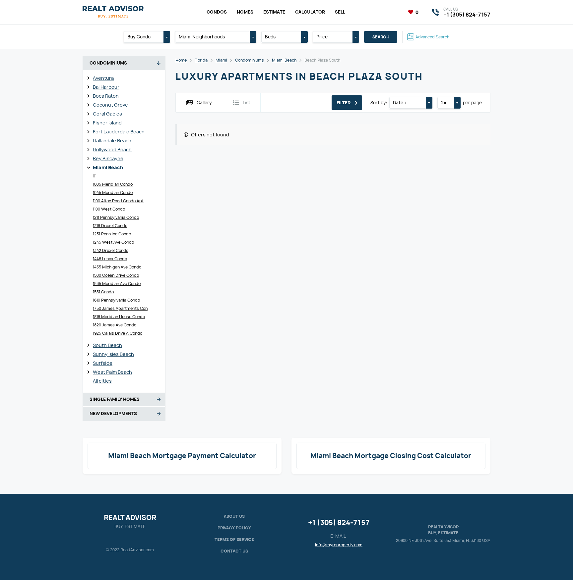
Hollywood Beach (112, 149)
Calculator (310, 12)
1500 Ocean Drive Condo (116, 275)
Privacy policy (234, 528)
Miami (221, 60)
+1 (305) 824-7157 (339, 522)
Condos (217, 12)
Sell (340, 12)
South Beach (107, 345)
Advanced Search (432, 37)
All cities (102, 381)
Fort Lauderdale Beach (119, 131)
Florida (201, 60)
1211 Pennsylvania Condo (116, 217)
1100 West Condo (109, 209)
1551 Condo (103, 292)
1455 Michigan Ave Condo (117, 267)
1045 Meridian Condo (113, 192)
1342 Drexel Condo (110, 250)
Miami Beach (108, 167)
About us (234, 516)
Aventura (103, 78)
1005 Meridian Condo (113, 184)
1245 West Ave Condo (113, 242)
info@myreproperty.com (338, 545)
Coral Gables (107, 114)
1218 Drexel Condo (110, 225)
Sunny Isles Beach (113, 354)
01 (94, 176)
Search (380, 37)
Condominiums (249, 60)
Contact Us (234, 551)
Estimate (274, 12)
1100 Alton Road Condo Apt (118, 201)
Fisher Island (107, 123)
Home (181, 60)
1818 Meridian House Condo (119, 316)
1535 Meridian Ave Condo (117, 283)
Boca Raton (106, 96)
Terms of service (234, 539)
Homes (245, 12)
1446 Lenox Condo (110, 259)
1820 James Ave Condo (114, 325)
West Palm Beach (112, 372)
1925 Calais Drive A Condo (117, 333)
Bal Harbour (106, 87)
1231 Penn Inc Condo (112, 234)
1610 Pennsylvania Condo (116, 300)
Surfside (102, 363)
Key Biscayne (108, 158)
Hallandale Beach (112, 140)
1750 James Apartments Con (120, 308)
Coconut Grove (110, 105)
